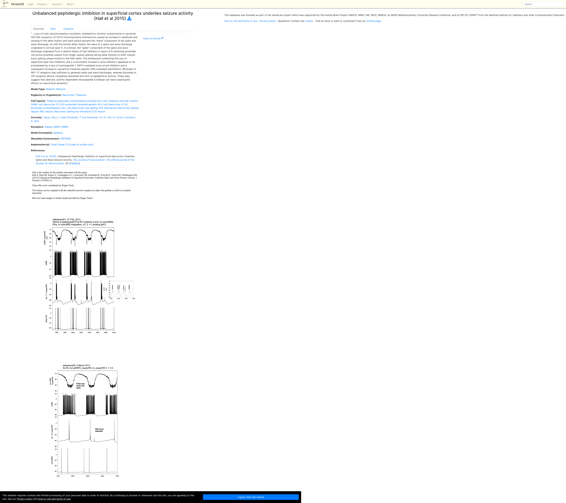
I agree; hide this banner (250, 497)
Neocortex (68, 94)
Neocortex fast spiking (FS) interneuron (94, 107)
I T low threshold (88, 117)
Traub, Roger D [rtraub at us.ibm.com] (72, 144)
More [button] (70, 4)
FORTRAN (65, 138)
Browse (41, 4)
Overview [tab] (38, 28)
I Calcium (129, 117)
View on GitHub (152, 38)
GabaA (48, 126)
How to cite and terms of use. (241, 20)
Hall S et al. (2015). (46, 156)
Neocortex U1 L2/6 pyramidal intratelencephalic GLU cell (75, 104)
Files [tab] (52, 28)
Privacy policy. (268, 20)
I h (113, 117)
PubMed (74, 163)
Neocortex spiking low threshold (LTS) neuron (79, 111)
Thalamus (81, 94)
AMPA (56, 126)
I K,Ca (119, 117)
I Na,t (54, 117)
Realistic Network (56, 89)
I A (100, 117)
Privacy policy (25, 498)
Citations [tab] (68, 28)
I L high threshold (67, 117)
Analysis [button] (56, 4)
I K (104, 117)
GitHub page (374, 20)
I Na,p (46, 117)
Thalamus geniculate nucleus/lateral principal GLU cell (77, 100)
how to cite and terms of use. (54, 498)
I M (108, 117)
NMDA (64, 126)
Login (30, 4)
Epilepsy (58, 132)
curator (309, 20)
